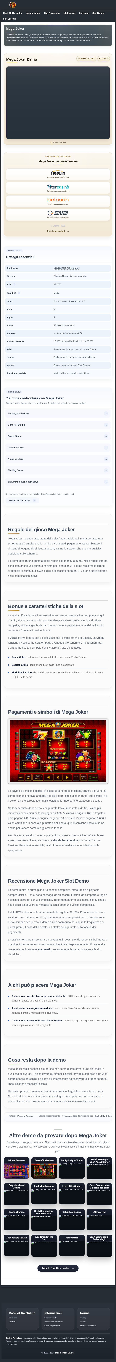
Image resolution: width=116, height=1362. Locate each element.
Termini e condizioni (88, 1326)
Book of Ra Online (64, 1353)
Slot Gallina (98, 12)
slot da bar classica (65, 840)
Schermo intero (86, 58)
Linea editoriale (50, 1318)
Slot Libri (84, 12)
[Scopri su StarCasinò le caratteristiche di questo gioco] (58, 188)
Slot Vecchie (9, 18)
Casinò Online (33, 12)
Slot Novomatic (52, 12)
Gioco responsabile (52, 1326)
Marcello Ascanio (25, 1116)
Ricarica (103, 58)
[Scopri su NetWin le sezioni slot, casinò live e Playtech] (58, 174)
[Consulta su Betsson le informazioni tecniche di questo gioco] (58, 201)
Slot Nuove (69, 12)
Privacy (83, 1318)
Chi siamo (13, 1318)
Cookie (83, 1322)
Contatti (12, 1322)
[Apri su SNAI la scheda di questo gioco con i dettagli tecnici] (58, 215)
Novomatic (44, 949)
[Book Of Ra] (12, 5)
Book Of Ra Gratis (12, 12)
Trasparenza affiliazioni (53, 1322)
